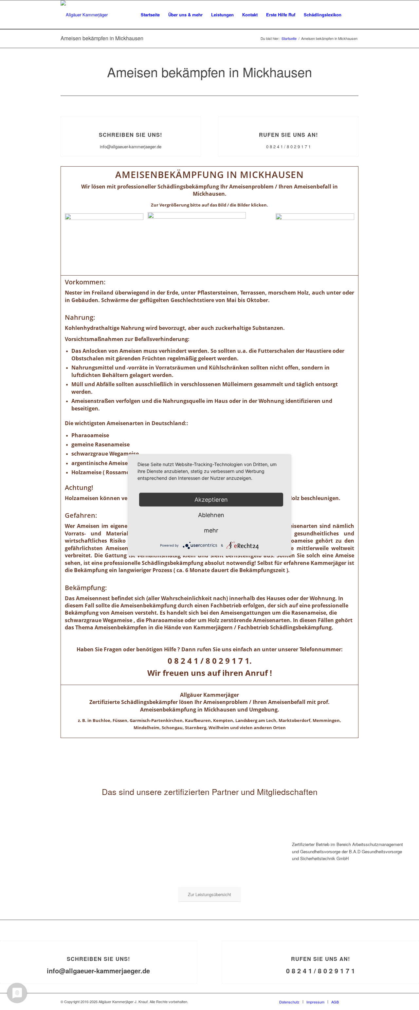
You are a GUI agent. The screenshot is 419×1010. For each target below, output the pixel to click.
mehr (211, 530)
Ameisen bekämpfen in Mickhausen (102, 38)
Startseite (289, 38)
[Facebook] (353, 1001)
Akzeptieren (211, 499)
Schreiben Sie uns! (130, 134)
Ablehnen (211, 515)
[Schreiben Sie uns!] (130, 116)
